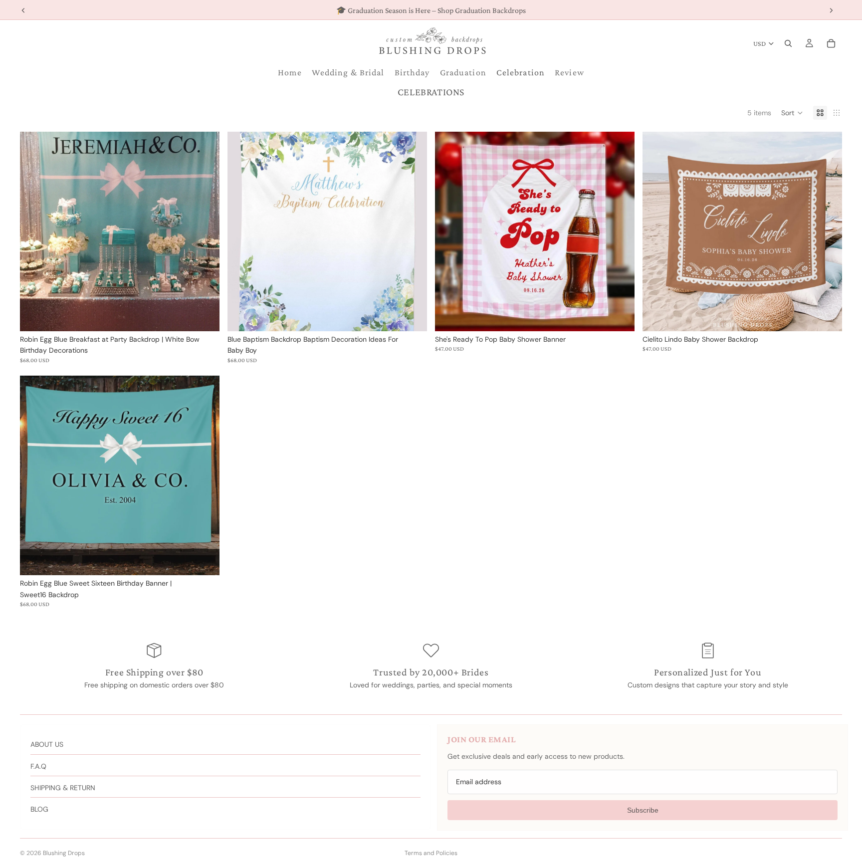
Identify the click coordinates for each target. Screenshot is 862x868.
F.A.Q (38, 766)
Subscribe (642, 810)
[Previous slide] (450, 231)
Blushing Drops (64, 853)
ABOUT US (46, 744)
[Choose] (204, 316)
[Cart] (831, 43)
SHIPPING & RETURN (62, 787)
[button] (792, 113)
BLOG (39, 809)
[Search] (788, 43)
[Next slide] (620, 231)
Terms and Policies (431, 853)
